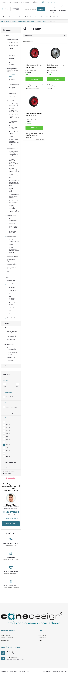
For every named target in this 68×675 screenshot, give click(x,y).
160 (8, 430)
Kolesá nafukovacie (12, 39)
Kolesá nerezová (11, 237)
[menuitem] (6, 17)
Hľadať (41, 9)
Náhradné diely (9, 344)
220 (8, 439)
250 (8, 442)
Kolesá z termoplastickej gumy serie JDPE (13, 110)
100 (8, 422)
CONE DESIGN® (11, 407)
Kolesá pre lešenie (12, 264)
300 (8, 445)
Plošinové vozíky (11, 290)
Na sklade (9, 397)
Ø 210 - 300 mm (13, 42)
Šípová (11, 49)
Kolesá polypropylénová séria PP (13, 190)
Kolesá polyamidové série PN (14, 176)
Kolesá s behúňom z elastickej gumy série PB (14, 196)
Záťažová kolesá (11, 215)
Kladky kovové (11, 339)
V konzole (12, 55)
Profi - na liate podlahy (13, 303)
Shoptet (51, 671)
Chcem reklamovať (13, 2)
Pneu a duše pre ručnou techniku (11, 348)
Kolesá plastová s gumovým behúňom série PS (14, 116)
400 (8, 456)
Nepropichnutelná (14, 84)
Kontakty (3, 2)
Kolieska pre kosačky (12, 88)
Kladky (7, 328)
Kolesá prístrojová (12, 101)
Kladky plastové (11, 336)
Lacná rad (11, 307)
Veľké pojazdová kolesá (11, 268)
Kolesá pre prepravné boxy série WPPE (13, 127)
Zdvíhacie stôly (11, 281)
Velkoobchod (5, 640)
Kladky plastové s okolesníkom (12, 332)
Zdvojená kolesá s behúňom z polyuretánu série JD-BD (14, 134)
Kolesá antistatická (12, 256)
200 (8, 436)
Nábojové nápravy (12, 272)
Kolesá (7, 35)
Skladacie (11, 311)
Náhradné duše (11, 357)
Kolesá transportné (12, 148)
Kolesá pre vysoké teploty (12, 260)
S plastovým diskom (12, 80)
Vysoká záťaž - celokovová (13, 232)
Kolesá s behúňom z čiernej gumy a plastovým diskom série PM (14, 183)
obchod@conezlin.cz (12, 518)
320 (8, 448)
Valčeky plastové (13, 97)
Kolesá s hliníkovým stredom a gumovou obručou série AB (14, 162)
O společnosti (42, 635)
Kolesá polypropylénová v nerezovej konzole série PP (14, 242)
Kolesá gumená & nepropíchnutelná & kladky (12, 70)
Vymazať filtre (11, 478)
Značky (7, 366)
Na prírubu (12, 52)
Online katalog (25, 2)
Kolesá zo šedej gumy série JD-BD (14, 104)
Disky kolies (10, 360)
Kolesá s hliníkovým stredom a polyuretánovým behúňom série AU (14, 208)
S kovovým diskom (12, 75)
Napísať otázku (11, 524)
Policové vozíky (11, 287)
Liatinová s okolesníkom (12, 92)
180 (8, 433)
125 (8, 425)
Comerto (64, 671)
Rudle (7, 323)
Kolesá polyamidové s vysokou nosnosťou (13, 221)
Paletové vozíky (11, 318)
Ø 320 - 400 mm (13, 45)
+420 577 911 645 (12, 512)
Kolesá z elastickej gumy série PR (14, 201)
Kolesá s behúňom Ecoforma (14, 122)
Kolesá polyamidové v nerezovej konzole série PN (14, 250)
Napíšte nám (35, 2)
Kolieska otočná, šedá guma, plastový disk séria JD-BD (14, 142)
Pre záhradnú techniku (12, 63)
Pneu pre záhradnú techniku (12, 353)
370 (8, 453)
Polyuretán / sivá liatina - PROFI (13, 227)
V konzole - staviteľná (12, 59)
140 (8, 428)
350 (8, 450)
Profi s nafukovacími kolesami (12, 298)
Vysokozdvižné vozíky (13, 284)
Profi (10, 293)
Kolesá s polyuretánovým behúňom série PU (14, 170)
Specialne (11, 314)
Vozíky (7, 277)
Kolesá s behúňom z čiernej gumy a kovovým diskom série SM (14, 154)
